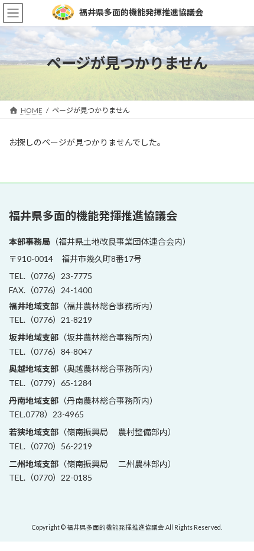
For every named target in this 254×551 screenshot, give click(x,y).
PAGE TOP (236, 522)
